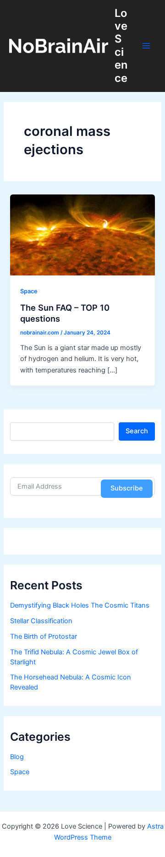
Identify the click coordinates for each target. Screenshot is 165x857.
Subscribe (126, 488)
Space (29, 291)
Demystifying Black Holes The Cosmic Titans (79, 605)
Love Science (121, 45)
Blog (17, 757)
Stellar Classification (41, 621)
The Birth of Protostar (43, 636)
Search (137, 431)
